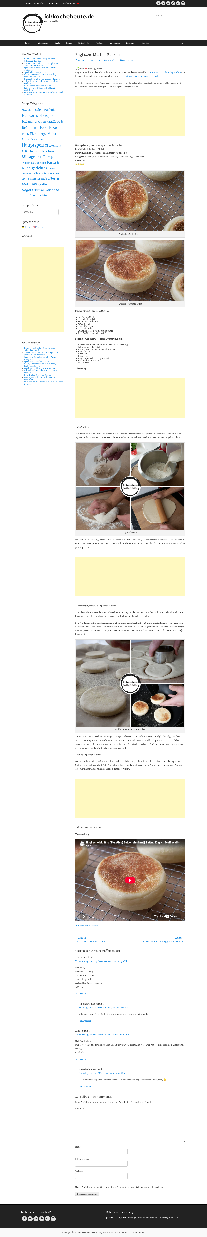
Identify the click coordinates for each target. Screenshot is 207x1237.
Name (78, 1147)
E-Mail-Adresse (82, 1159)
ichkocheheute (112, 60)
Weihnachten (40, 195)
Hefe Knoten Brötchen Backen (37, 86)
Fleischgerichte (44, 134)
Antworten (81, 993)
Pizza (49, 168)
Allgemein (26, 110)
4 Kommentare (128, 60)
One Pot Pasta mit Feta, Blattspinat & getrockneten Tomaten (41, 64)
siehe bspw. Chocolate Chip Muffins (165, 72)
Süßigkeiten (40, 184)
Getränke (129, 43)
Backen (28, 43)
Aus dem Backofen (44, 110)
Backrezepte (44, 116)
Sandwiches (51, 173)
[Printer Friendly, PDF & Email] (89, 69)
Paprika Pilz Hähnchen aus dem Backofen (42, 79)
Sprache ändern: (69, 4)
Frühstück (144, 43)
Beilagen (100, 43)
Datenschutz (40, 4)
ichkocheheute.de (69, 16)
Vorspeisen (115, 43)
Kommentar (81, 1109)
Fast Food (49, 127)
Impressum (53, 4)
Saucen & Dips (29, 179)
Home (28, 4)
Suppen (69, 43)
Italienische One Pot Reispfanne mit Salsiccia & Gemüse (40, 60)
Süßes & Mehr (84, 43)
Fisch (25, 134)
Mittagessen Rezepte (39, 157)
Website (79, 1171)
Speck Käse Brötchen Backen (37, 72)
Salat (32, 173)
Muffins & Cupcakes (34, 162)
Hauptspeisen (43, 43)
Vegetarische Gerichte (40, 190)
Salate (57, 43)
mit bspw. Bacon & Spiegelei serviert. (142, 76)
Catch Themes (138, 1232)
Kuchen (39, 152)
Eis (38, 128)
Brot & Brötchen (91, 926)
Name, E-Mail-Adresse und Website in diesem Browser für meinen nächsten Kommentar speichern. (120, 1187)
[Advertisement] (130, 116)
